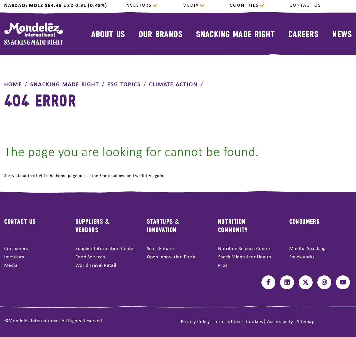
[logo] (33, 33)
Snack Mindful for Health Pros (244, 261)
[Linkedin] (287, 282)
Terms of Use (228, 321)
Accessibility (280, 321)
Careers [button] (303, 33)
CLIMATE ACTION (173, 85)
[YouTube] (343, 282)
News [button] (342, 33)
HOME (13, 85)
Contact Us (305, 5)
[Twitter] (306, 282)
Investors (14, 257)
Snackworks (302, 257)
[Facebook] (268, 282)
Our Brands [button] (160, 33)
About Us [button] (108, 33)
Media (11, 265)
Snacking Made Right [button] (235, 33)
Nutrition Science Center (244, 248)
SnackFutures (161, 248)
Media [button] (190, 5)
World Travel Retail (95, 265)
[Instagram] (324, 282)
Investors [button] (138, 5)
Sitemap (305, 321)
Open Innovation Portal (172, 257)
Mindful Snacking (307, 248)
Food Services (90, 257)
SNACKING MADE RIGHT (64, 85)
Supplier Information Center (105, 248)
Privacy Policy (195, 321)
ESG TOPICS (124, 85)
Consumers (16, 248)
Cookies (254, 321)
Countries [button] (244, 5)
